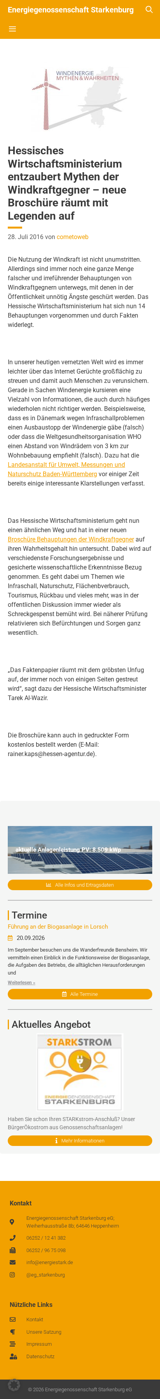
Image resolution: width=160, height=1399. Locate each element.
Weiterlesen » (21, 982)
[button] (14, 1385)
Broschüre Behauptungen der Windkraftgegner (71, 539)
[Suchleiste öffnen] (149, 9)
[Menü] (12, 29)
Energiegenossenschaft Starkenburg (71, 9)
